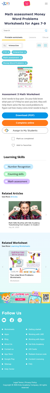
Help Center (9, 369)
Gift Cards (33, 349)
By (5, 45)
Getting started (35, 329)
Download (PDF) (25, 115)
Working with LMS (36, 334)
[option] (25, 214)
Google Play (9, 359)
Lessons (32, 37)
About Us (8, 344)
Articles (14, 197)
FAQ (30, 364)
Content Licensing (36, 359)
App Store (8, 354)
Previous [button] (4, 215)
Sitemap (7, 364)
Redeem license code (37, 354)
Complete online (25, 123)
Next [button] (46, 215)
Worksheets (9, 329)
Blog (6, 339)
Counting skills (16, 174)
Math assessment (17, 181)
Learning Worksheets (20, 246)
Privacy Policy (31, 382)
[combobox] (14, 45)
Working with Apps (36, 339)
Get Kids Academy (36, 344)
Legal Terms (18, 382)
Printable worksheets (13, 37)
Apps (6, 334)
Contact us (9, 349)
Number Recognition (19, 166)
